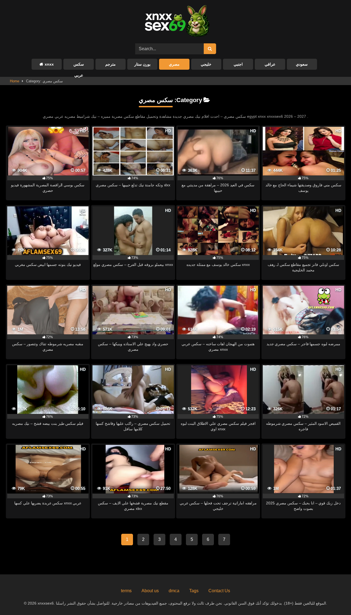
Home (14, 81)
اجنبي (238, 64)
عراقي (270, 64)
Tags (194, 590)
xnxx (49, 64)
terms (126, 590)
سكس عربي (78, 66)
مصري (174, 64)
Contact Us (219, 590)
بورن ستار (142, 64)
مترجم (110, 64)
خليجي (206, 64)
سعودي (302, 64)
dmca (174, 590)
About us (150, 590)
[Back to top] (334, 598)
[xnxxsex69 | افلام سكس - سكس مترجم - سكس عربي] (175, 21)
